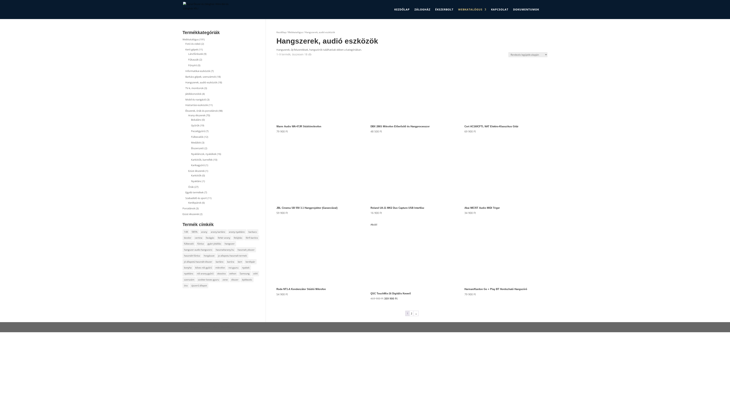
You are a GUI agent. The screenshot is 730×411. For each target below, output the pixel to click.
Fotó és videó (193, 43)
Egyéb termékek (194, 192)
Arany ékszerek (196, 115)
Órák (191, 187)
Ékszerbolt (444, 9)
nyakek (245, 267)
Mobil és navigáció (195, 99)
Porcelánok (188, 208)
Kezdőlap (402, 9)
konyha (188, 267)
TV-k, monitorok (194, 88)
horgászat (209, 255)
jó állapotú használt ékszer (198, 261)
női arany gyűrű (205, 273)
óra (186, 285)
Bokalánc (196, 119)
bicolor (187, 237)
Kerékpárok (194, 202)
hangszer (230, 243)
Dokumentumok (526, 9)
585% (195, 231)
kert (240, 261)
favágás (210, 237)
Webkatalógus (470, 9)
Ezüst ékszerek (196, 171)
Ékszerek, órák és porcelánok (201, 110)
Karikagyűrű (198, 165)
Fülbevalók (197, 137)
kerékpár (250, 261)
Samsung (245, 273)
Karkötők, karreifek (202, 159)
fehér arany (224, 237)
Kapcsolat (499, 9)
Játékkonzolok (193, 94)
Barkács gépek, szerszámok (200, 76)
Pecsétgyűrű (198, 131)
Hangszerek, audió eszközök (201, 82)
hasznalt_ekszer (246, 249)
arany (204, 231)
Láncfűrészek (195, 54)
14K (186, 231)
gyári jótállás (214, 243)
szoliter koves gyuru (208, 279)
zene (225, 279)
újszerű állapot (199, 285)
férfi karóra (252, 237)
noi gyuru (233, 267)
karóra (230, 261)
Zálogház (422, 9)
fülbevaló (189, 243)
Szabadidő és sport (196, 198)
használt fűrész (192, 255)
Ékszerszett (197, 148)
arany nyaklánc (237, 231)
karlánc (220, 261)
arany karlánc (218, 231)
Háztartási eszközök (196, 105)
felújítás (238, 237)
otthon (232, 273)
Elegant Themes (200, 327)
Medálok (196, 142)
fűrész (200, 243)
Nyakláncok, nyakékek (203, 154)
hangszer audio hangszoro (198, 249)
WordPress (227, 327)
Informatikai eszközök (197, 71)
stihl (255, 273)
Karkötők (196, 175)
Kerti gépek (191, 49)
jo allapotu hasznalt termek (232, 255)
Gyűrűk (195, 125)
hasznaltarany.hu (225, 249)
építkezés (247, 279)
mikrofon (220, 267)
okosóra (221, 273)
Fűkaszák (193, 59)
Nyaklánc (196, 181)
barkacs (252, 231)
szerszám (189, 279)
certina (198, 237)
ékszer (234, 279)
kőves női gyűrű (203, 267)
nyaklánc (188, 273)
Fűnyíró (192, 65)
